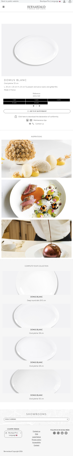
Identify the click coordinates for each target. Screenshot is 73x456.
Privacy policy (36, 440)
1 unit (14, 100)
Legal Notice (36, 437)
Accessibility (36, 442)
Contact (36, 445)
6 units (59, 100)
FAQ (36, 434)
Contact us (36, 431)
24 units (36, 103)
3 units (36, 100)
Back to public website (9, 1)
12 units (14, 103)
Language (49, 1)
